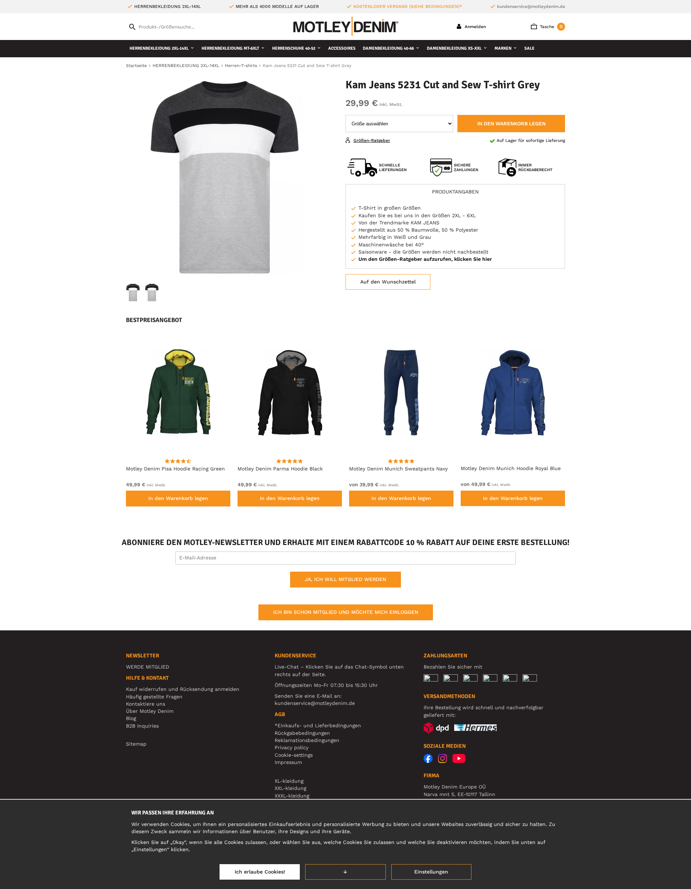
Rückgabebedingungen (302, 733)
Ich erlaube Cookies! (260, 872)
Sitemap (136, 744)
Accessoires (342, 48)
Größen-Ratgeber (371, 140)
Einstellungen (431, 872)
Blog (131, 718)
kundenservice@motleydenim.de (531, 6)
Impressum (288, 762)
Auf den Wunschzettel (388, 282)
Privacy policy (291, 747)
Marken (502, 48)
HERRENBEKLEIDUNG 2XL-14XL (159, 48)
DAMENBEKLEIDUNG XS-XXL (454, 48)
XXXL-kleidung (292, 796)
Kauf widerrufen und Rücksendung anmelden (182, 689)
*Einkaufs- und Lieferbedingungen (318, 725)
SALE (529, 48)
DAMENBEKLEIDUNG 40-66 (388, 48)
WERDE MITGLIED (147, 667)
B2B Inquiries (142, 726)
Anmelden (474, 26)
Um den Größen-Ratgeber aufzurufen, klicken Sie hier (425, 259)
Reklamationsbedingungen (307, 740)
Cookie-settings (294, 755)
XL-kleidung (289, 781)
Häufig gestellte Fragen (154, 697)
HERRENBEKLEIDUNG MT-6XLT (230, 48)
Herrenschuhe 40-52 (293, 48)
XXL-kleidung (290, 788)
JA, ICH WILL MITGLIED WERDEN (345, 579)
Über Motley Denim (150, 711)
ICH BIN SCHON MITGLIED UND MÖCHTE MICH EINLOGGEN (345, 612)
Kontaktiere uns (145, 704)
